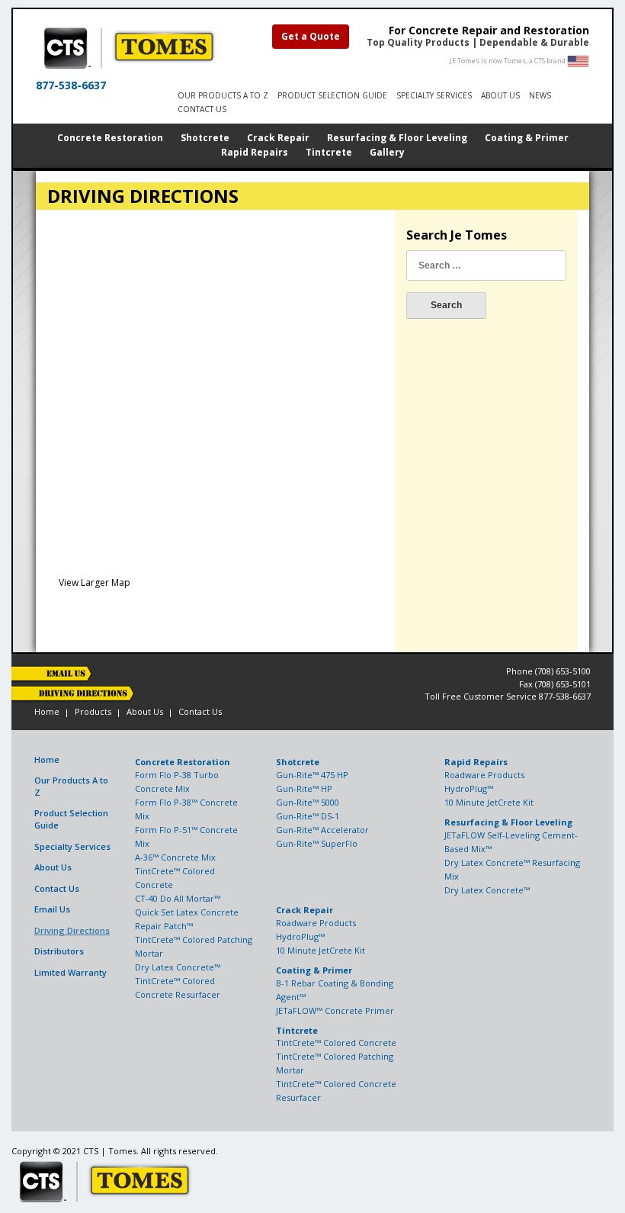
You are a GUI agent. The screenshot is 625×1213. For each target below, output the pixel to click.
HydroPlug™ (468, 788)
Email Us (52, 909)
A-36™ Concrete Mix (175, 857)
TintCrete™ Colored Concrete (336, 1042)
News (540, 95)
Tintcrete (329, 152)
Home (46, 711)
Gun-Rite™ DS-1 (307, 816)
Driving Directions (72, 930)
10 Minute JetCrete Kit (489, 802)
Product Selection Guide (71, 819)
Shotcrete (205, 137)
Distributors (59, 951)
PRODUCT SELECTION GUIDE (332, 95)
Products (93, 711)
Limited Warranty (70, 972)
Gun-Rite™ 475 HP (312, 774)
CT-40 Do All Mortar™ (177, 898)
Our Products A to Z (223, 95)
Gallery (387, 152)
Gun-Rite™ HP (304, 788)
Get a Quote (310, 36)
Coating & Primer (527, 137)
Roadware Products (484, 774)
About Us (500, 95)
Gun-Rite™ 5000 (307, 802)
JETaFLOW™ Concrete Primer (335, 1010)
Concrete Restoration (110, 137)
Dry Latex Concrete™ (177, 967)
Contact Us (202, 109)
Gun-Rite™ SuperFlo (316, 843)
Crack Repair (278, 137)
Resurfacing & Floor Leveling (397, 137)
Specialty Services (434, 95)
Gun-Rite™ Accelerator (322, 829)
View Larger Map (94, 582)
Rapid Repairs (254, 152)
